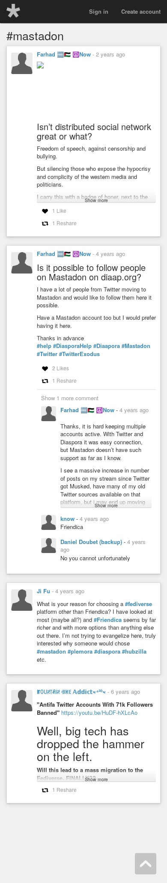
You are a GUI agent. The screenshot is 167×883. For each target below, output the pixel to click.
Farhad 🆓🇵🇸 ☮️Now (64, 54)
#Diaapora (106, 346)
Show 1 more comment (69, 398)
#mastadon (51, 651)
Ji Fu (43, 591)
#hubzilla (134, 651)
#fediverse (138, 604)
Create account (141, 11)
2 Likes (60, 368)
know (68, 518)
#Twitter (47, 354)
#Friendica (108, 620)
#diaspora (107, 651)
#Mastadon (136, 346)
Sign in (98, 11)
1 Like (59, 210)
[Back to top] (145, 863)
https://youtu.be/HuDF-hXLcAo (99, 712)
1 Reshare (64, 222)
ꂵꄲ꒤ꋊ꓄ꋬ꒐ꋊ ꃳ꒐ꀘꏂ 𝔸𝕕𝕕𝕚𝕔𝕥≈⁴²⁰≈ (71, 691)
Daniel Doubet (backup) (92, 542)
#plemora (80, 651)
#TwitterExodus (79, 354)
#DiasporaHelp (72, 346)
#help (44, 346)
